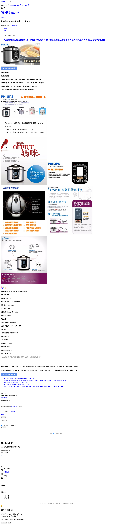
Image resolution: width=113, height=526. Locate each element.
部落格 (6, 31)
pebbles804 (4, 397)
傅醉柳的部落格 (10, 12)
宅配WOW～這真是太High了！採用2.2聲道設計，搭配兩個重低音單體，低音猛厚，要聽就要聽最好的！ (34, 386)
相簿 (5, 29)
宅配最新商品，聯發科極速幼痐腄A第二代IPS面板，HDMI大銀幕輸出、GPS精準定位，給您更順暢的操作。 (35, 380)
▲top (2, 414)
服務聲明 (72, 503)
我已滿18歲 (4, 522)
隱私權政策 (65, 503)
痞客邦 (13, 406)
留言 (17, 406)
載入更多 (3, 417)
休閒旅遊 (14, 25)
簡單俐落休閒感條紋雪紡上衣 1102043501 (16, 382)
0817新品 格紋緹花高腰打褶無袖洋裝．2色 (16, 384)
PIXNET (44, 503)
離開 (9, 522)
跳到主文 (3, 17)
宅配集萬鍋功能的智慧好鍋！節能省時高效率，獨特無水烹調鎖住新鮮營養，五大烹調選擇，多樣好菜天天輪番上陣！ (55, 40)
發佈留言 (3, 427)
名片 (5, 33)
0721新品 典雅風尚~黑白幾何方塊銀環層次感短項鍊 (19, 378)
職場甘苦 (13, 411)
